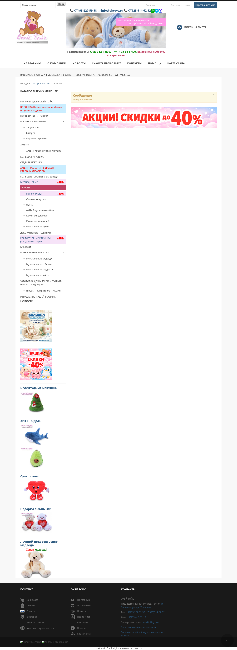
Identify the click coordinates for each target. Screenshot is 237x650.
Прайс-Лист (83, 616)
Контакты (82, 622)
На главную (83, 599)
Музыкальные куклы (37, 226)
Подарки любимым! (35, 509)
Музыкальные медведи (39, 258)
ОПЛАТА (40, 75)
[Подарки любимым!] (36, 522)
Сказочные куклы (36, 199)
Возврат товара (35, 622)
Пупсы (29, 204)
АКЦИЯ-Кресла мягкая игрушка (43, 150)
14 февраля (32, 127)
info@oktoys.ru (112, 10)
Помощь (81, 628)
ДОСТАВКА (54, 75)
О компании (84, 605)
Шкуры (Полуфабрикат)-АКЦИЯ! (43, 290)
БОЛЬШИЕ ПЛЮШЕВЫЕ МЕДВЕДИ (39, 176)
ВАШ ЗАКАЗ (26, 75)
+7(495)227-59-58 (85, 10)
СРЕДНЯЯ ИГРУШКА (31, 162)
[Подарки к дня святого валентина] (36, 325)
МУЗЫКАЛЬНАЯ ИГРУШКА (34, 252)
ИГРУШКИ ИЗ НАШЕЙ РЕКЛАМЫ (38, 296)
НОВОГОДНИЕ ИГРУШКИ (34, 115)
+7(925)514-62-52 (139, 10)
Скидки (31, 605)
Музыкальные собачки (39, 264)
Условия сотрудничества (40, 628)
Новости (81, 611)
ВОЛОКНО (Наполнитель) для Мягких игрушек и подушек (41, 108)
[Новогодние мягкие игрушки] (36, 401)
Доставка (32, 616)
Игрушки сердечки (36, 138)
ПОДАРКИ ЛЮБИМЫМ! (33, 121)
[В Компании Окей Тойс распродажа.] (36, 562)
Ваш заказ (32, 599)
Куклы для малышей (37, 221)
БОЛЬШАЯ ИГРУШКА (32, 156)
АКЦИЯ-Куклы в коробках (40, 210)
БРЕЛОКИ (25, 247)
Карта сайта (84, 633)
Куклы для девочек (36, 215)
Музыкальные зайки (37, 275)
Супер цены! (29, 476)
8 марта (30, 132)
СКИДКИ (68, 75)
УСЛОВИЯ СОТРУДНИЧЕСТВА (114, 75)
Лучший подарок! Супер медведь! (39, 543)
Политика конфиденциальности (138, 627)
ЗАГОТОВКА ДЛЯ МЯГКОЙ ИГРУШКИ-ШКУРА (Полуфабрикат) (41, 283)
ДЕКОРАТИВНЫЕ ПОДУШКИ (35, 232)
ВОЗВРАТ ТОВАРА (85, 75)
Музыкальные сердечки (39, 269)
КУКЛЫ (26, 187)
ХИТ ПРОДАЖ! (30, 421)
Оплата (31, 611)
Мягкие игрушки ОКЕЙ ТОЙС (36, 101)
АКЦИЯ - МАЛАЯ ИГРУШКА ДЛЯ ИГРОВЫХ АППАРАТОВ (37, 169)
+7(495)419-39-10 (137, 617)
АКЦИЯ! (24, 144)
